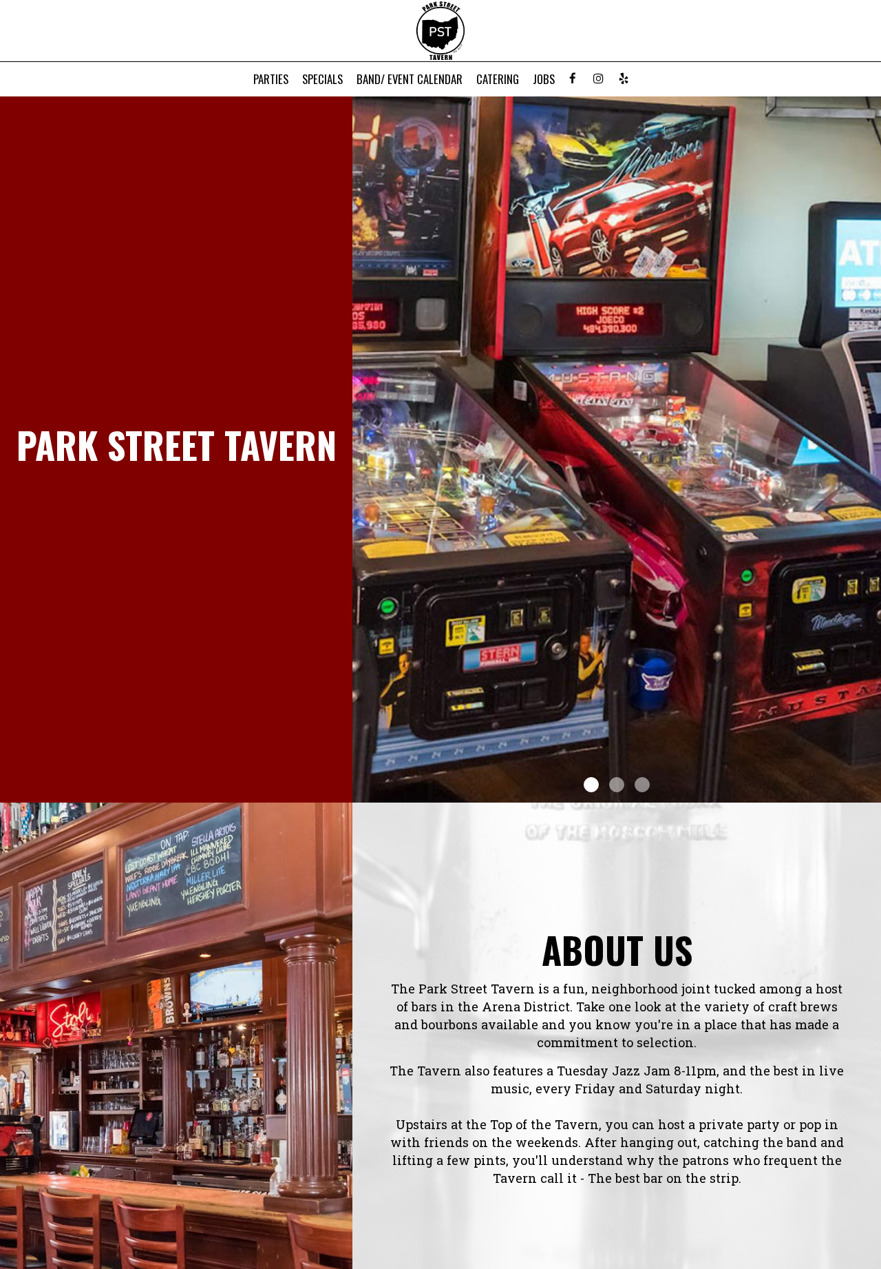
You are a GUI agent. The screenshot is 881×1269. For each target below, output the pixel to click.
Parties (270, 79)
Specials (322, 79)
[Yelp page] (624, 79)
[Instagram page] (598, 79)
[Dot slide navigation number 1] (591, 784)
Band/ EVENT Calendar (410, 79)
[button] (870, 792)
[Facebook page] (573, 79)
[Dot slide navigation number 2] (616, 784)
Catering (497, 79)
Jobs (544, 79)
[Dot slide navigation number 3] (642, 784)
